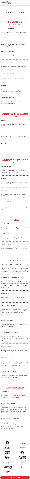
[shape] (22, 457)
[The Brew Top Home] (6, 2)
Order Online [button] (15, 477)
